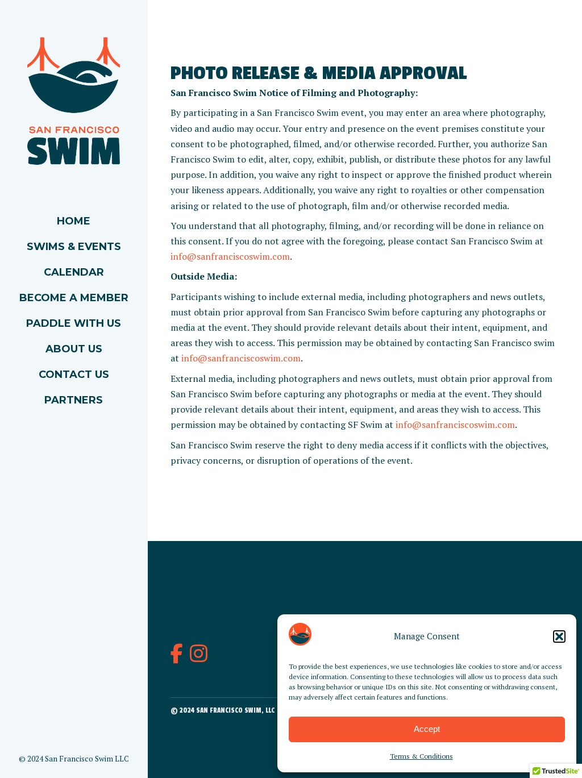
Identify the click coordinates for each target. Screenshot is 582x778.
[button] (559, 636)
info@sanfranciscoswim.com (230, 256)
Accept (427, 729)
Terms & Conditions (421, 756)
